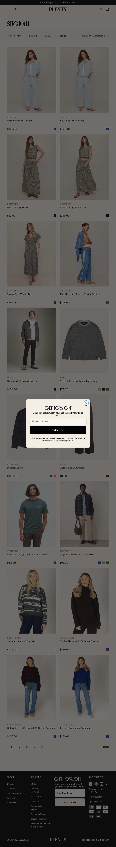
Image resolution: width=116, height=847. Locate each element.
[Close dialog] (86, 403)
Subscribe (58, 430)
